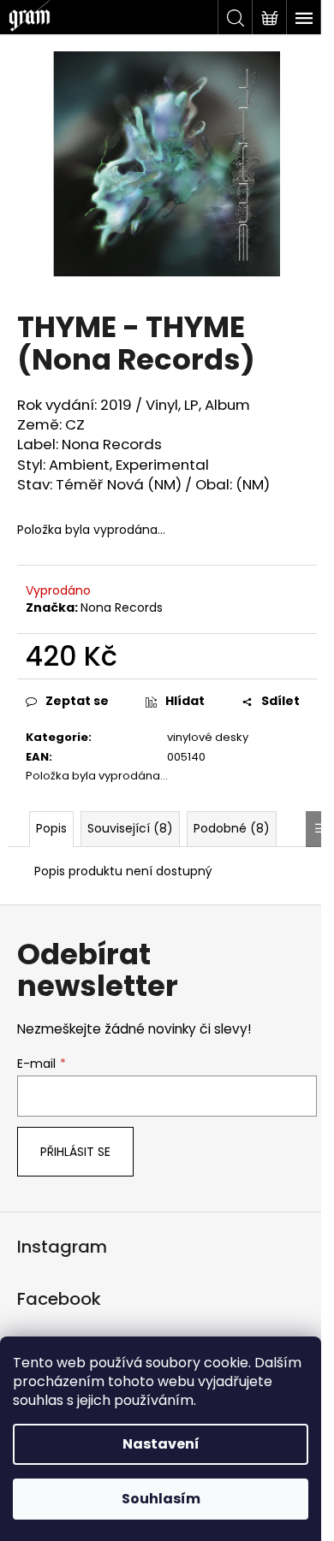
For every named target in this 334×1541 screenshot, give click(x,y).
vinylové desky (207, 737)
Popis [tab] (51, 828)
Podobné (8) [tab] (232, 828)
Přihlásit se (75, 1151)
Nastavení (161, 1444)
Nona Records (122, 607)
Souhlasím (161, 1498)
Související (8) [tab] (130, 828)
